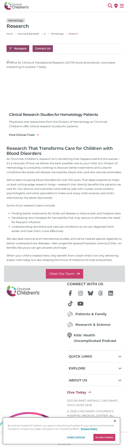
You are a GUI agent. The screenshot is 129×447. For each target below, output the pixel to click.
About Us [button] (78, 380)
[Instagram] (80, 293)
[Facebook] (70, 293)
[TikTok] (70, 303)
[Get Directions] (116, 6)
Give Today (76, 392)
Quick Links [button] (80, 356)
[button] (110, 6)
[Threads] (100, 293)
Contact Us (42, 48)
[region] (61, 430)
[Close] (115, 421)
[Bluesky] (90, 293)
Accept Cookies (104, 437)
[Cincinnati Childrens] (34, 291)
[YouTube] (80, 303)
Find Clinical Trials (22, 135)
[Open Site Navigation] (122, 6)
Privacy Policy (89, 428)
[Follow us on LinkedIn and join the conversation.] (110, 293)
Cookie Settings (76, 437)
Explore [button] (77, 368)
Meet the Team (62, 274)
